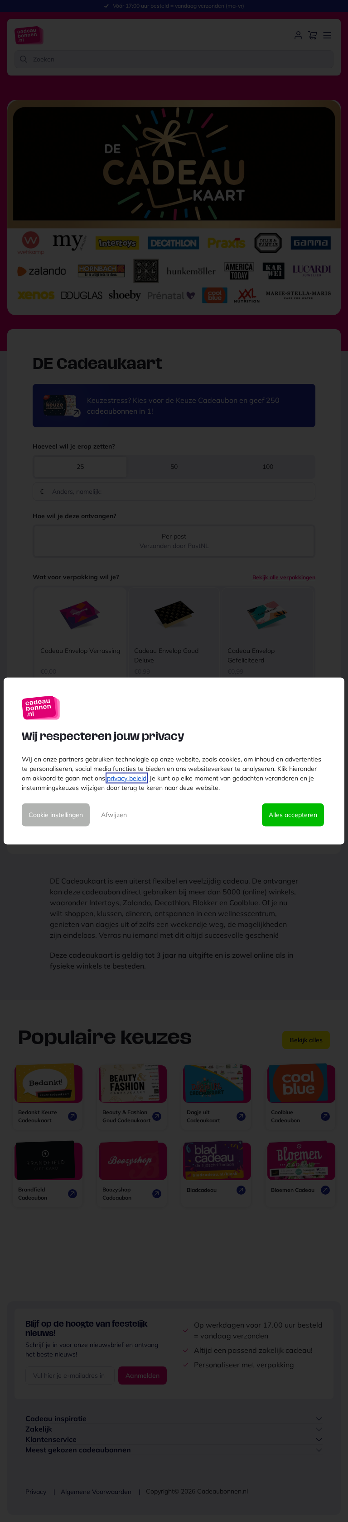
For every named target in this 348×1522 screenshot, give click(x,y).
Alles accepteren (293, 815)
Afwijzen (114, 815)
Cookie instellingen (56, 815)
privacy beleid (126, 778)
